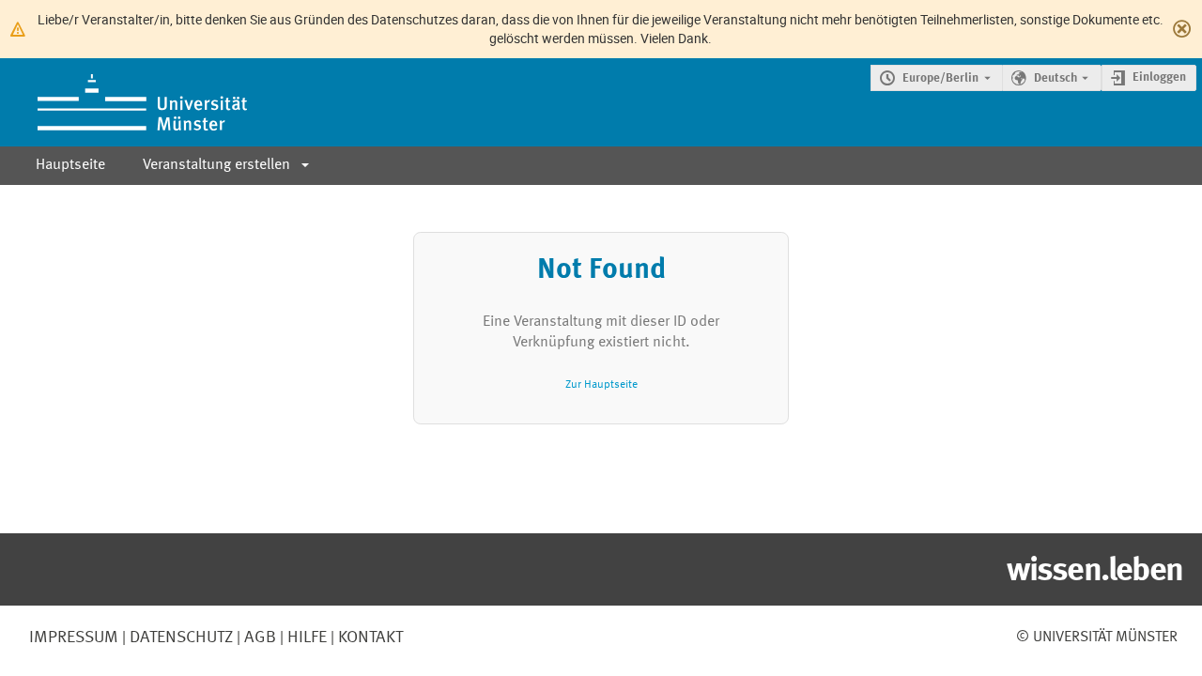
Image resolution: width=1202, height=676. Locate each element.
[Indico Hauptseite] (123, 102)
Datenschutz (179, 637)
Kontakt (370, 637)
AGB (258, 637)
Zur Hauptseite (601, 384)
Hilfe (305, 637)
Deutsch (1055, 78)
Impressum (73, 637)
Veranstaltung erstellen (216, 165)
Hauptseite (70, 165)
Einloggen (1159, 77)
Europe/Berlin (940, 78)
